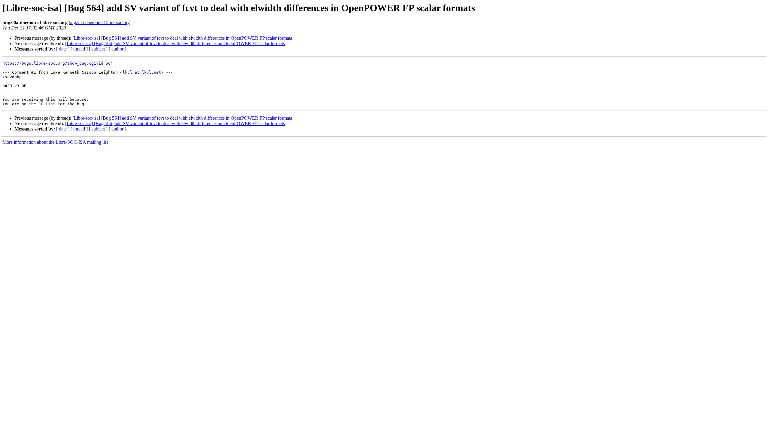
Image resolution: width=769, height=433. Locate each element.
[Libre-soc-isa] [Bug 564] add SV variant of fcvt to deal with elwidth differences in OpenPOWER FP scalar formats (182, 38)
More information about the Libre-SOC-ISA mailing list (55, 142)
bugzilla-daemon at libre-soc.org (99, 22)
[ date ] (62, 48)
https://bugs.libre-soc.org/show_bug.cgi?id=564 (57, 63)
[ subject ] (98, 48)
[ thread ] (79, 48)
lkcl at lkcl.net (142, 72)
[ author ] (117, 48)
